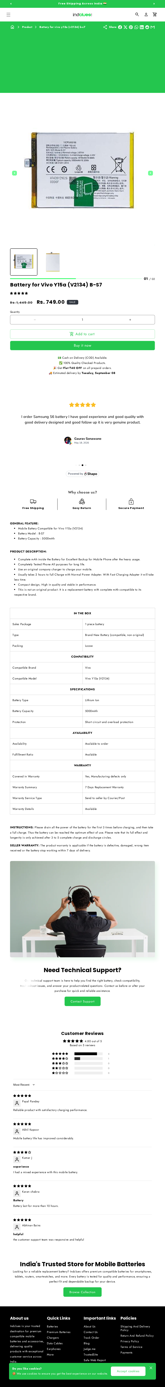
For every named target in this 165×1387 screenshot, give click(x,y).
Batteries (52, 1326)
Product (27, 27)
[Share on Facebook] (120, 27)
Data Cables (55, 1343)
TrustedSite (91, 1354)
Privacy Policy (130, 1341)
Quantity (15, 312)
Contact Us (91, 1332)
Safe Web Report (95, 1360)
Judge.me (90, 1349)
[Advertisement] (82, 59)
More (50, 1354)
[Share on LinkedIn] (141, 27)
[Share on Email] (152, 27)
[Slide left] (10, 3)
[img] (22, 1096)
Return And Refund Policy (137, 1336)
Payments (127, 1352)
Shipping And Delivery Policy (135, 1328)
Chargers (53, 1338)
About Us (90, 1326)
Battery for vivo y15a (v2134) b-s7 (62, 27)
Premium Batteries (58, 1332)
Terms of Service (131, 1347)
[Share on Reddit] (147, 27)
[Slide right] (154, 3)
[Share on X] (125, 27)
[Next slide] (150, 173)
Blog (87, 1343)
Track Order (91, 1338)
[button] (8, 14)
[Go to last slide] (14, 173)
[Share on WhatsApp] (136, 27)
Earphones (54, 1349)
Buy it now (82, 345)
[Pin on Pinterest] (131, 27)
